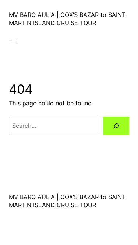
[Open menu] (13, 40)
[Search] (116, 126)
